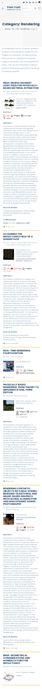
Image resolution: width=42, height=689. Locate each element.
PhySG (6, 223)
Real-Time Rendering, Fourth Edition (17, 352)
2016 (7, 481)
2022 (8, 227)
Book (12, 377)
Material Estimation (29, 91)
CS (13, 29)
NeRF (8, 94)
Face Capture (11, 242)
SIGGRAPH (14, 343)
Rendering (24, 29)
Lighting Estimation (13, 91)
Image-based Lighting (19, 507)
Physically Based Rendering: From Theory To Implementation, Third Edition (21, 388)
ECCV (13, 227)
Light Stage (22, 242)
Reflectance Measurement (20, 245)
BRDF (8, 507)
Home (7, 29)
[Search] (35, 8)
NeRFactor (20, 223)
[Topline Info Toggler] (2, 2)
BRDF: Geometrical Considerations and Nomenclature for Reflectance (16, 659)
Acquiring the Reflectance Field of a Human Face (18, 236)
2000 (8, 343)
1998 (7, 648)
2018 (7, 377)
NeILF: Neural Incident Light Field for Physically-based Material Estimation (21, 85)
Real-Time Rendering (14, 356)
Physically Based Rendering (21, 94)
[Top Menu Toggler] (39, 8)
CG (17, 29)
